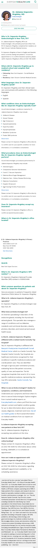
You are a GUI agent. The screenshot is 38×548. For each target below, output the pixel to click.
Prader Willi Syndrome (10, 135)
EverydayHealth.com (8, 402)
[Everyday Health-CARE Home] (18, 2)
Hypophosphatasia (9, 130)
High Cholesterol (8, 121)
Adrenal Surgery (8, 167)
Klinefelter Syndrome (9, 132)
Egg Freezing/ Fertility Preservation (14, 187)
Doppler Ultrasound (9, 184)
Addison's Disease (8, 115)
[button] (35, 2)
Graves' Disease (8, 118)
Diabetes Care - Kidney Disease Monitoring (17, 178)
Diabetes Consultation (10, 181)
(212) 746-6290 (19, 28)
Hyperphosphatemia (9, 124)
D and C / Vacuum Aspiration (12, 172)
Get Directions (7, 251)
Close (34, 547)
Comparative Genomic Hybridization (14, 170)
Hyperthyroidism (8, 127)
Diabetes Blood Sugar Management (14, 175)
